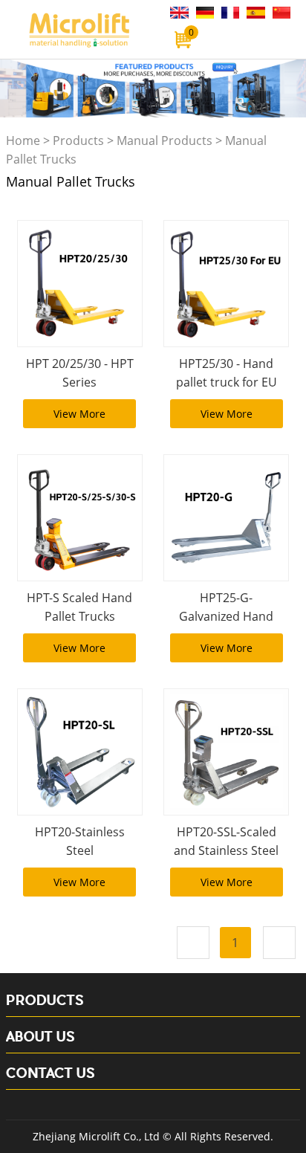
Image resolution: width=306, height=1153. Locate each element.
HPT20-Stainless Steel (80, 841)
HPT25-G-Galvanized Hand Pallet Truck (226, 616)
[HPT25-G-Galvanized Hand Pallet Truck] (226, 518)
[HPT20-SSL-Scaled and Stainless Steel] (226, 752)
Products (78, 140)
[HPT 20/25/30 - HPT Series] (80, 283)
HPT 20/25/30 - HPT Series (80, 372)
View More (79, 414)
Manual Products (164, 140)
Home (23, 140)
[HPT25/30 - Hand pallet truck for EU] (226, 283)
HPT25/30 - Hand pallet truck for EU (226, 372)
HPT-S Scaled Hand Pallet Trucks (79, 607)
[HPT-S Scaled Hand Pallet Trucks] (80, 518)
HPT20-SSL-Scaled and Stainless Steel (226, 841)
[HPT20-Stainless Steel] (80, 752)
